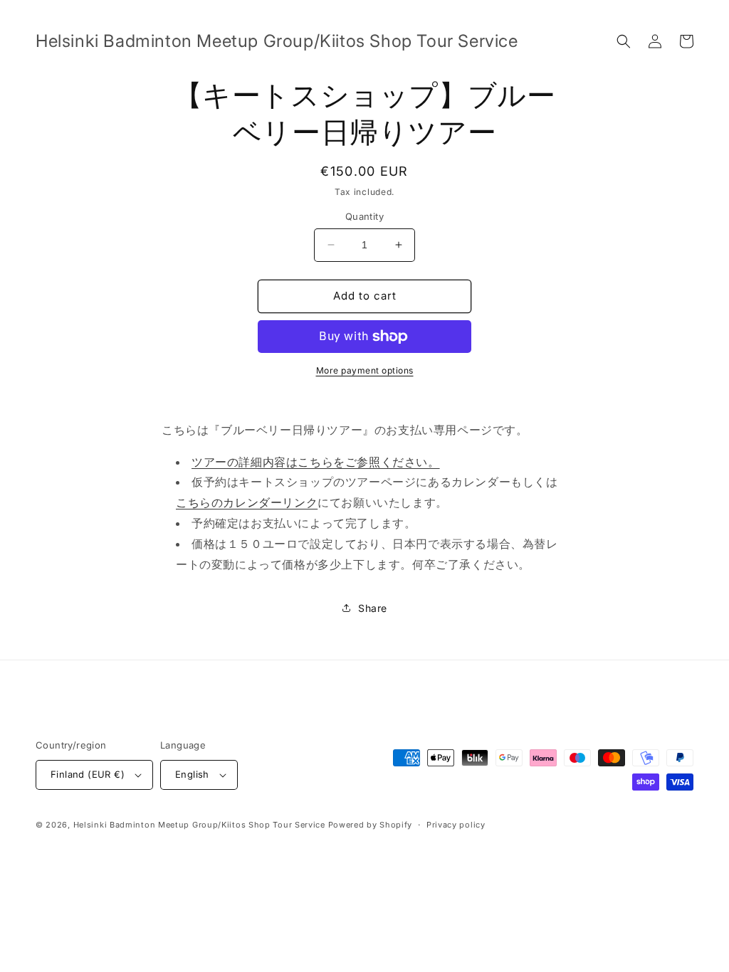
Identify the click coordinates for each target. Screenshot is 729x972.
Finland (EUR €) (88, 774)
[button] (623, 41)
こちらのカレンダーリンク (247, 502)
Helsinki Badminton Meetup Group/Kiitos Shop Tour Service (199, 825)
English (192, 774)
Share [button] (372, 608)
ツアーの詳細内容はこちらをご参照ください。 (316, 462)
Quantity (364, 216)
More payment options (365, 370)
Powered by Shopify (370, 825)
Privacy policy (456, 825)
